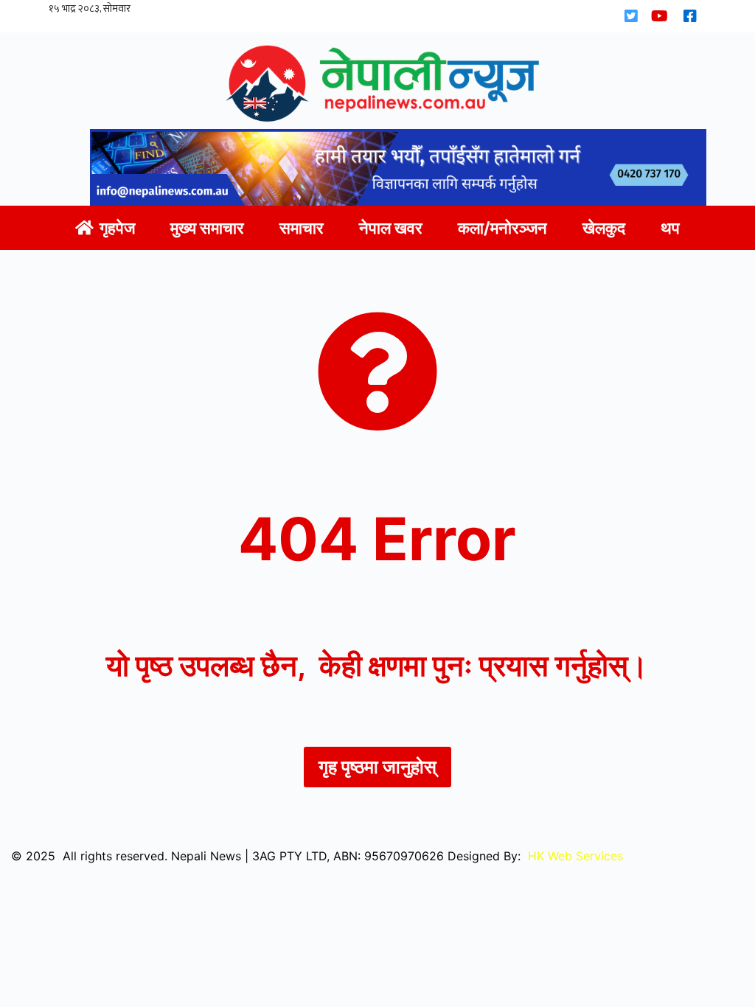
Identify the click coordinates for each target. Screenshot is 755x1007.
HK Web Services (575, 856)
